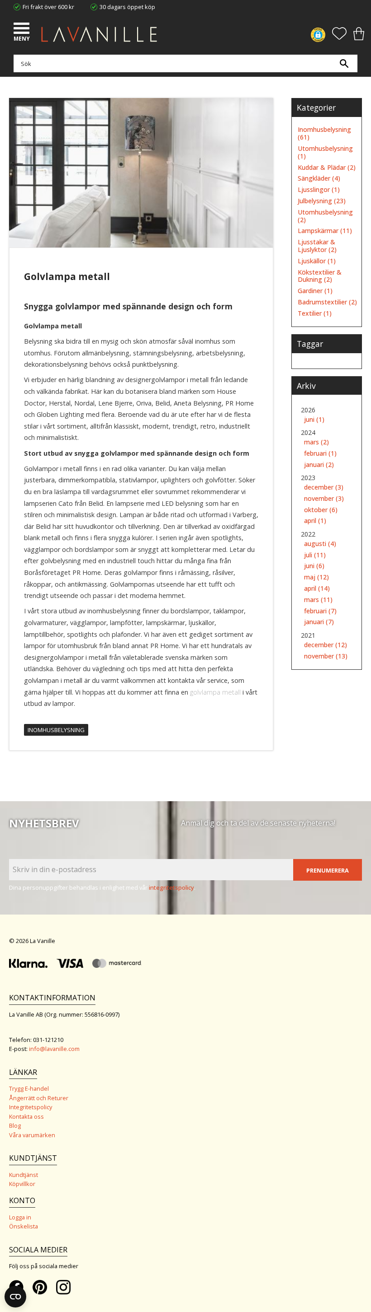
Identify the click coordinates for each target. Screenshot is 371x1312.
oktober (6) (321, 510)
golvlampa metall (215, 692)
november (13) (325, 656)
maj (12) (316, 577)
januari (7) (319, 622)
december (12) (325, 645)
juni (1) (314, 420)
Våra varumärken (32, 1135)
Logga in (20, 1217)
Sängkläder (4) (319, 178)
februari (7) (320, 611)
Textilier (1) (315, 313)
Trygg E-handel (29, 1088)
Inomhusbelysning (56, 730)
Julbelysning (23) (322, 201)
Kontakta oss (26, 1116)
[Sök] (343, 63)
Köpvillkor (22, 1184)
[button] (23, 29)
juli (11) (315, 555)
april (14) (317, 589)
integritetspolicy (171, 887)
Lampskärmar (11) (325, 231)
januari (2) (319, 465)
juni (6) (314, 566)
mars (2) (316, 442)
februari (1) (320, 454)
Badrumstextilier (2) (327, 302)
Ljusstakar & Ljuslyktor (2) (317, 246)
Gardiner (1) (315, 291)
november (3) (324, 499)
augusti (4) (320, 544)
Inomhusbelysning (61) (324, 133)
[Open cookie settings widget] (15, 1296)
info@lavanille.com (54, 1049)
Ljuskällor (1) (317, 261)
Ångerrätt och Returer (38, 1098)
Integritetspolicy (30, 1107)
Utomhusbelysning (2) (325, 216)
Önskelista (23, 1226)
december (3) (323, 487)
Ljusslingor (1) (319, 190)
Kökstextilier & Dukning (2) (320, 276)
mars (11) (318, 600)
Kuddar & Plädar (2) (327, 168)
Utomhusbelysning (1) (325, 152)
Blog (15, 1125)
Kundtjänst (23, 1175)
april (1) (315, 521)
